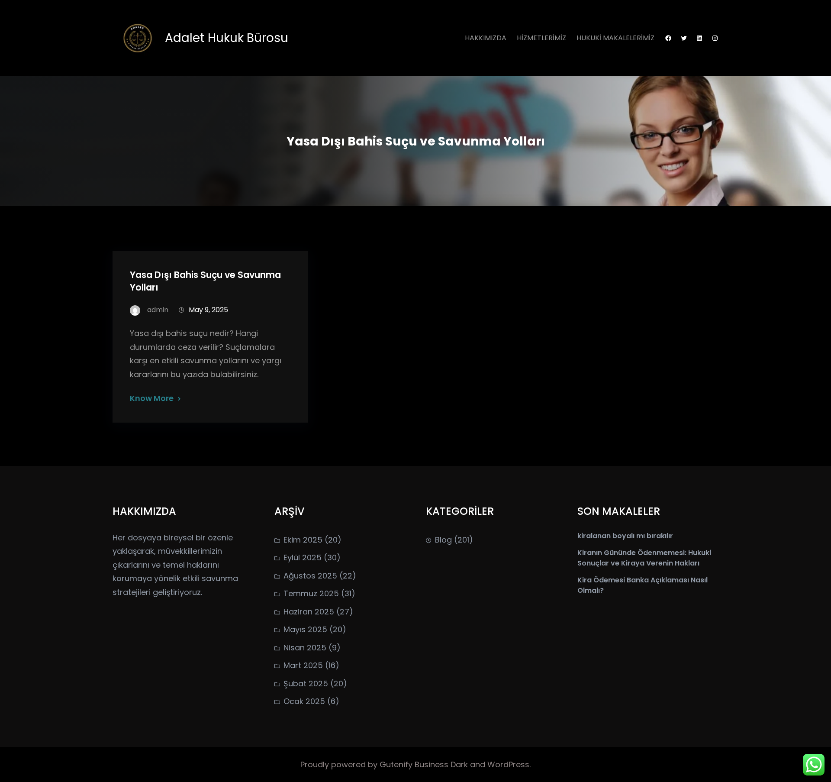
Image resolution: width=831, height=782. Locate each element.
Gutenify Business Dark (425, 764)
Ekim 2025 (302, 539)
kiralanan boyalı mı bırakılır (625, 536)
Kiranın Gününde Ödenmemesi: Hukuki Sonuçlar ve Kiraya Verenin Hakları (644, 558)
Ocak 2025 (304, 701)
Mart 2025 (303, 665)
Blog (443, 539)
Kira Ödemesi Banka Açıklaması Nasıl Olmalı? (642, 585)
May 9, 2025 (208, 310)
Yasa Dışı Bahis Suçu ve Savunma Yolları (205, 281)
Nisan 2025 (304, 647)
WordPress (508, 764)
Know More (152, 398)
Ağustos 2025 (310, 575)
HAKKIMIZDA (485, 38)
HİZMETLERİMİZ (541, 38)
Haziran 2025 (308, 611)
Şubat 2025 (305, 683)
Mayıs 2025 (305, 629)
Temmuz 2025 (311, 593)
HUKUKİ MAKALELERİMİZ (615, 38)
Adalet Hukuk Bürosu (226, 37)
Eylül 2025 (302, 557)
